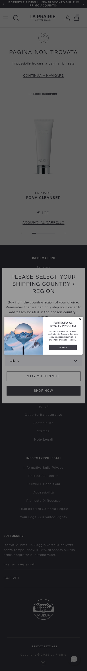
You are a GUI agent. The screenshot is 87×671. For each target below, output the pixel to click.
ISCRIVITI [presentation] (63, 347)
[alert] (43, 336)
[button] (80, 319)
